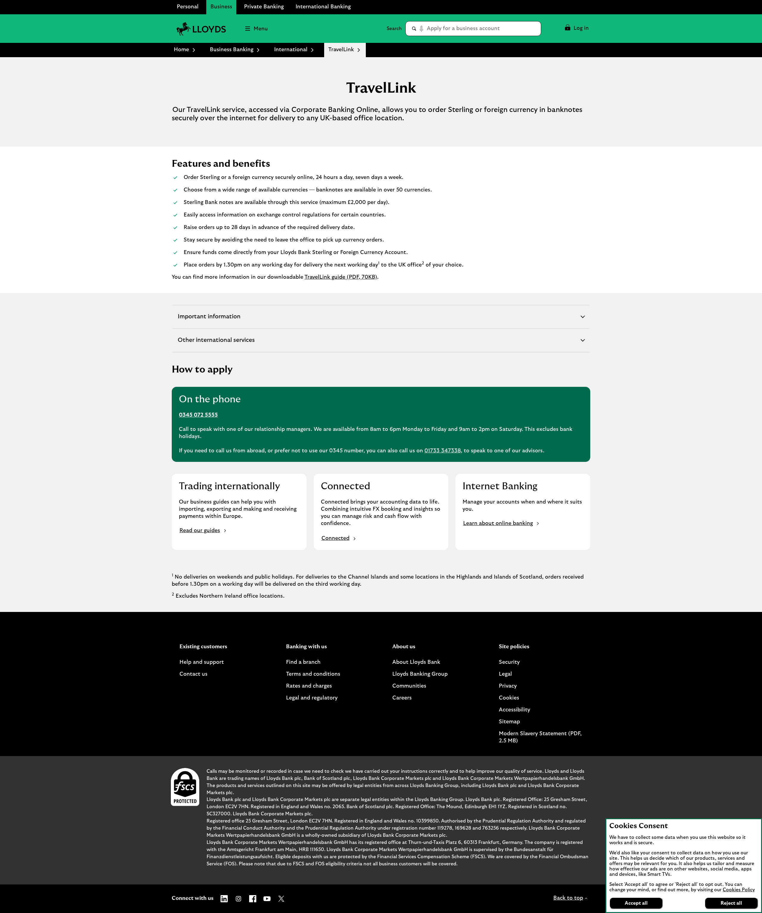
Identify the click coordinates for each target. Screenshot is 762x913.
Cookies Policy (739, 889)
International (290, 49)
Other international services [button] (216, 344)
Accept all (636, 903)
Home (181, 49)
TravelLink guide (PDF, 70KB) (341, 277)
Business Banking (231, 49)
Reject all (731, 903)
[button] (576, 28)
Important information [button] (209, 321)
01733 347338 (442, 451)
